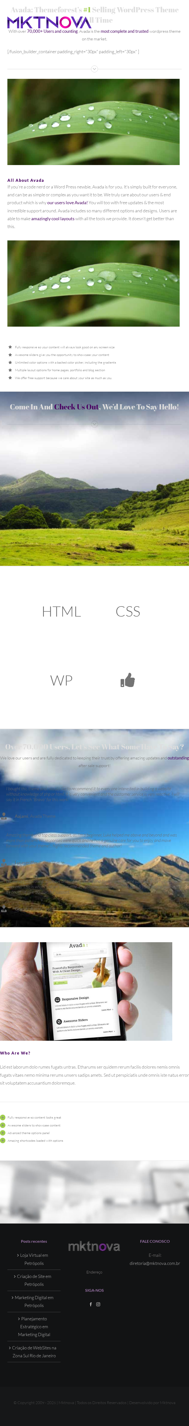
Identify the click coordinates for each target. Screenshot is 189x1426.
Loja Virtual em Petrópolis (34, 1259)
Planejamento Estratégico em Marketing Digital (34, 1326)
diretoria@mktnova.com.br (155, 1263)
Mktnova (167, 1402)
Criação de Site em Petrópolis (34, 1280)
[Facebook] (91, 1304)
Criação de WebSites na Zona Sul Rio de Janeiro (34, 1351)
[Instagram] (98, 1304)
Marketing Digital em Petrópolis (34, 1301)
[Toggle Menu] (178, 22)
